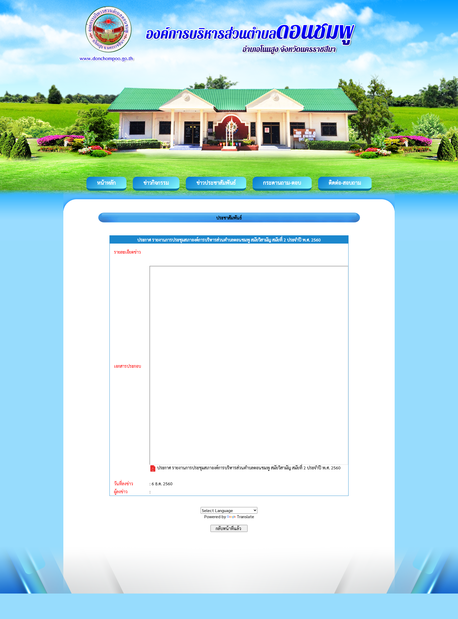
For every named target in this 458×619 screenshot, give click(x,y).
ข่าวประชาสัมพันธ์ (216, 182)
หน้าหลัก (106, 182)
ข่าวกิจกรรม (156, 182)
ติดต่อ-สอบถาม (345, 182)
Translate (245, 516)
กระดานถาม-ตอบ (282, 182)
